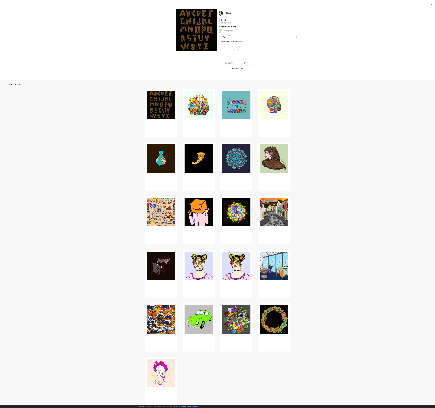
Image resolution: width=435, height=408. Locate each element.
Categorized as (227, 27)
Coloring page (228, 31)
